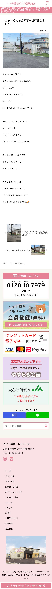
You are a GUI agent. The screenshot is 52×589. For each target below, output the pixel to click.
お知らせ (9, 507)
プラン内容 (9, 481)
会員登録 (9, 523)
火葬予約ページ (11, 518)
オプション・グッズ (13, 492)
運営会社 (9, 528)
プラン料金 (9, 476)
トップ (8, 471)
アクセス (8, 502)
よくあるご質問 (11, 497)
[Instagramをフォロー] (14, 415)
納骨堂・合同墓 (11, 486)
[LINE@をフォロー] (37, 415)
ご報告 (8, 513)
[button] (46, 425)
